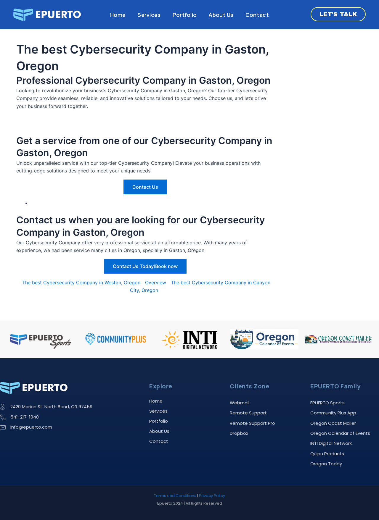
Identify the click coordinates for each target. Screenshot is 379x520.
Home (118, 14)
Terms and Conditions (175, 495)
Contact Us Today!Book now (145, 266)
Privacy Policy (212, 495)
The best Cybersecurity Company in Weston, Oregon (81, 282)
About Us (220, 14)
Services (148, 14)
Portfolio (185, 14)
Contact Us (145, 187)
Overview (155, 282)
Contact (257, 14)
